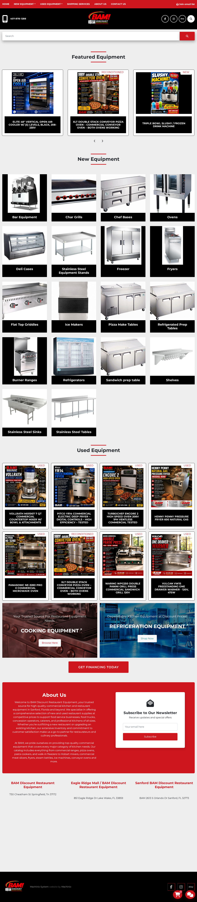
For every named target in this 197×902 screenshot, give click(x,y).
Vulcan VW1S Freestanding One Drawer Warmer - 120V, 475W (172, 588)
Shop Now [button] (147, 638)
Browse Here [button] (50, 642)
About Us (100, 4)
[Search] (187, 36)
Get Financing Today (98, 667)
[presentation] (94, 140)
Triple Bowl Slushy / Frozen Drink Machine (126, 125)
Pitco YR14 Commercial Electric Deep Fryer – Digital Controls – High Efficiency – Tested (74, 518)
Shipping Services (78, 4)
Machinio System (39, 886)
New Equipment (24, 4)
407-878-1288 (18, 18)
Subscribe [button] (150, 736)
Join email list (187, 4)
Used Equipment (50, 4)
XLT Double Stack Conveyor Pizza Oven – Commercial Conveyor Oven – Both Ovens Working (60, 124)
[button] (25, 4)
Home (5, 4)
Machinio (66, 886)
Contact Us (118, 4)
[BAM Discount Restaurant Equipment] (13, 887)
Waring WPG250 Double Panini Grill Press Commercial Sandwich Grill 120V (122, 588)
